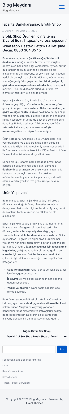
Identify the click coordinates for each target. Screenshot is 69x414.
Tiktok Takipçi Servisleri (16, 382)
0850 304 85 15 (27, 50)
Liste (5, 365)
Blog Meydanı (16, 5)
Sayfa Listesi (9, 377)
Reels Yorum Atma (12, 371)
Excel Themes (34, 403)
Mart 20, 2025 (28, 30)
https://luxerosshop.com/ (45, 40)
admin (9, 30)
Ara (62, 349)
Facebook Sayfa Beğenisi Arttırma (21, 359)
